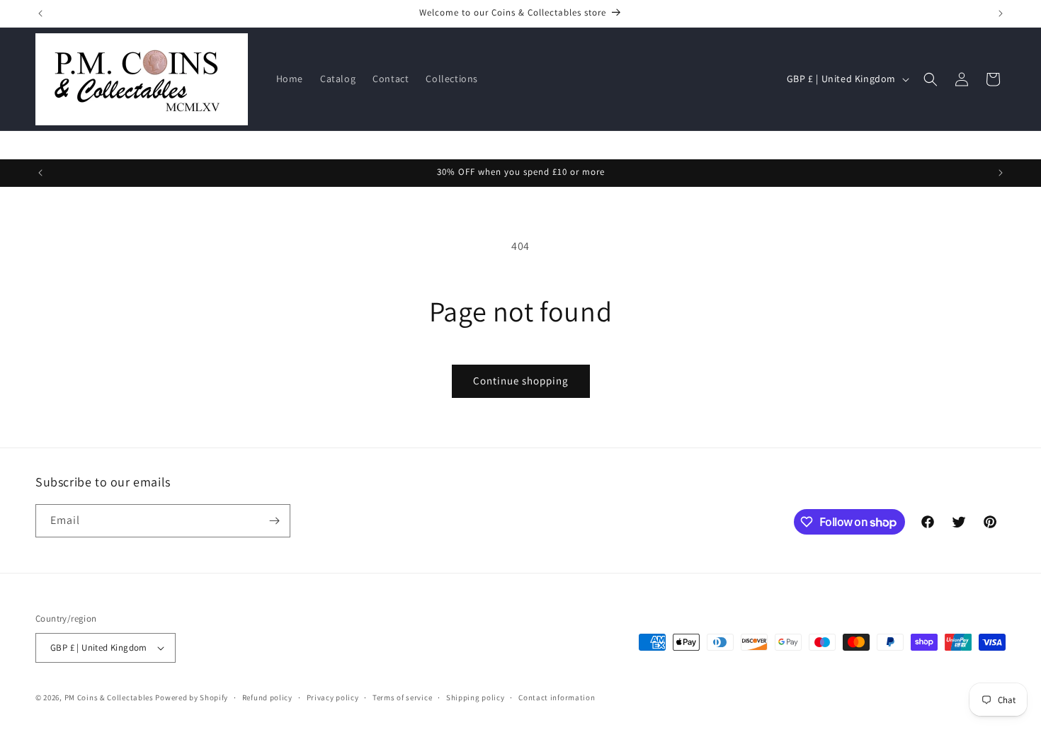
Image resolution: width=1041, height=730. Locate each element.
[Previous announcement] (40, 13)
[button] (930, 79)
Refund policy (267, 697)
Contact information (556, 697)
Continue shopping (521, 380)
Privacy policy (333, 697)
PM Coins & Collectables (109, 697)
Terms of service (402, 697)
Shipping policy (475, 697)
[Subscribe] (274, 520)
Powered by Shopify (191, 697)
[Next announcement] (1000, 13)
